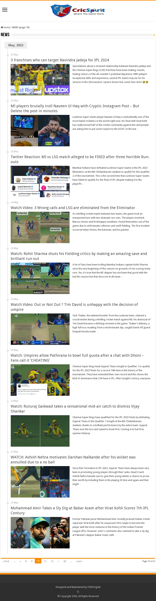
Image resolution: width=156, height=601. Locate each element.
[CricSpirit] (78, 10)
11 (45, 561)
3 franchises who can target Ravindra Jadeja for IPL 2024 (60, 60)
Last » (79, 561)
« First (6, 561)
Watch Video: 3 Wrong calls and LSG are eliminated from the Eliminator (73, 207)
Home (6, 27)
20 (64, 561)
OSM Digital (94, 587)
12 (52, 561)
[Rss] (78, 591)
